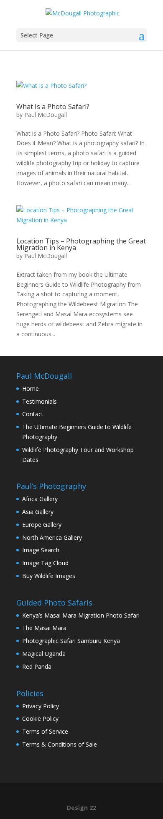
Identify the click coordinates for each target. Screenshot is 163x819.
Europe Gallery (41, 525)
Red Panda (36, 666)
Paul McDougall (45, 115)
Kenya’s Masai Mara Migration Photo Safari (81, 615)
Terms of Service (45, 731)
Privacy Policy (40, 706)
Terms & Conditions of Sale (59, 744)
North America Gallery (52, 537)
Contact (32, 414)
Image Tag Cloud (45, 563)
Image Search (40, 550)
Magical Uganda (44, 654)
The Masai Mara (44, 628)
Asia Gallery (37, 512)
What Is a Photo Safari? (52, 106)
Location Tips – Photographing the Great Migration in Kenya (81, 244)
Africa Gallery (40, 499)
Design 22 (81, 808)
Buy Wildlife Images (48, 576)
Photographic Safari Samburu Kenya (71, 641)
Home (30, 388)
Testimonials (39, 401)
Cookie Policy (40, 718)
